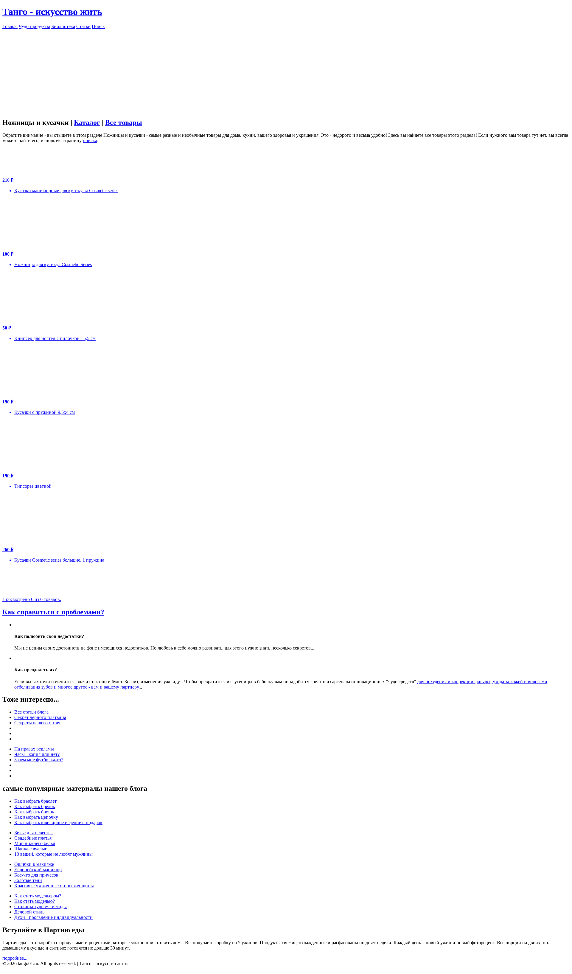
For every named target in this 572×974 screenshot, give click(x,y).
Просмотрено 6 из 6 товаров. (31, 599)
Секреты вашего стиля (37, 722)
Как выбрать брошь (34, 811)
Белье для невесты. (33, 832)
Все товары (123, 122)
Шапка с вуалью (30, 848)
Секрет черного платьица (40, 717)
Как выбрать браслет (35, 801)
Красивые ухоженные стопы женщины (54, 885)
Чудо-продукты (34, 26)
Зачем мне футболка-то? (38, 759)
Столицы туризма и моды (40, 906)
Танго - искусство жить (52, 11)
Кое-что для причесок (36, 874)
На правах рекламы (34, 748)
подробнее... (14, 958)
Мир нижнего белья (34, 843)
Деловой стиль (29, 911)
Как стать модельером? (37, 895)
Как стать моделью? (34, 901)
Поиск (98, 26)
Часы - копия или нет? (37, 754)
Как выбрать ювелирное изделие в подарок (58, 822)
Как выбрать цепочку (36, 817)
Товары (10, 26)
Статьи (83, 26)
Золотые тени (28, 880)
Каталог (87, 122)
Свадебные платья (33, 838)
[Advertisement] (286, 71)
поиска (90, 140)
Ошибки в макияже (34, 864)
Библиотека (63, 26)
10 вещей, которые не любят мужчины (53, 854)
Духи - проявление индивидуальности (53, 917)
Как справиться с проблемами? (53, 612)
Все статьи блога (31, 711)
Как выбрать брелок (34, 806)
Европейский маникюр (38, 869)
